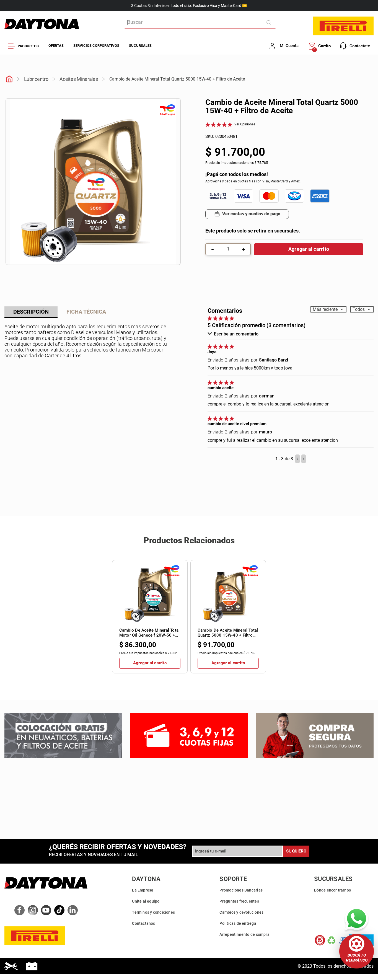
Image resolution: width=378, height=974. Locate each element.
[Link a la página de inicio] (9, 79)
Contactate (359, 45)
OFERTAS (56, 45)
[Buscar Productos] (269, 22)
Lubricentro (36, 79)
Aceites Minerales (78, 79)
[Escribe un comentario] (243, 124)
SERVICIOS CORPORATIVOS (96, 45)
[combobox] (200, 22)
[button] (356, 951)
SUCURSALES (140, 45)
